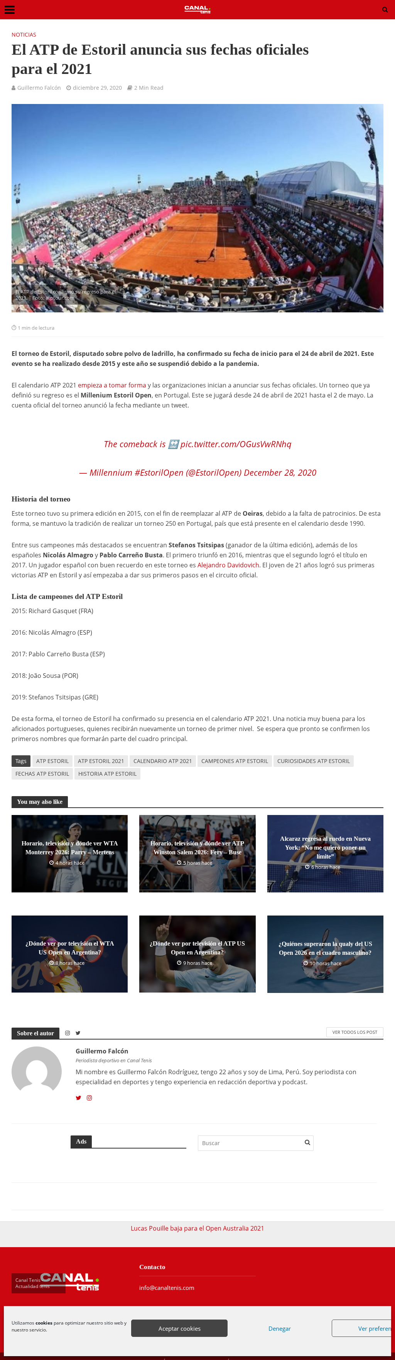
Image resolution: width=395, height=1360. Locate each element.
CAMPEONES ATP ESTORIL (234, 749)
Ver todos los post (355, 1020)
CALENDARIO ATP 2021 (162, 749)
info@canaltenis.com (166, 1276)
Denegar (279, 1328)
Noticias (24, 34)
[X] (78, 1087)
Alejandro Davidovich (228, 553)
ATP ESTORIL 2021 (101, 749)
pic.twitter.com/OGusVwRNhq (236, 432)
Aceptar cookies (180, 1328)
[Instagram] (89, 1087)
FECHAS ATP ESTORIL (42, 762)
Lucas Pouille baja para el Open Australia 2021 (197, 1216)
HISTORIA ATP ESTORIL (107, 762)
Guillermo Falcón (39, 87)
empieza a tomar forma (112, 385)
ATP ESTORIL (52, 749)
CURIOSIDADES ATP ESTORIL (313, 749)
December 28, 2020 (280, 460)
